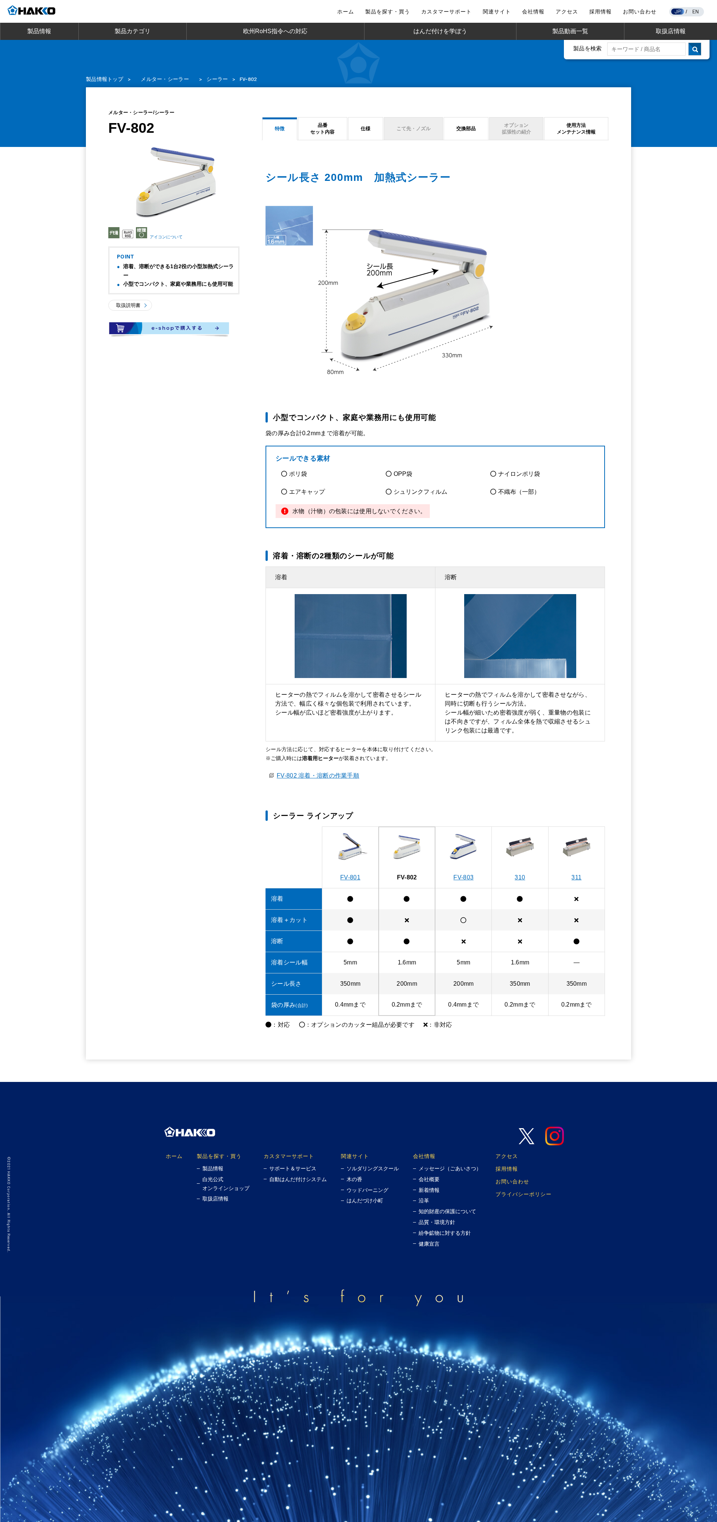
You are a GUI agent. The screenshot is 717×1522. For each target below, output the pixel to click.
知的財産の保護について (447, 1211)
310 (520, 877)
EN (695, 11)
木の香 (354, 1179)
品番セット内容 (322, 128)
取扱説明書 (128, 305)
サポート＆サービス (292, 1168)
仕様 (365, 128)
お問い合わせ (640, 12)
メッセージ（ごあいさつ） (450, 1168)
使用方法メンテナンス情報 (576, 128)
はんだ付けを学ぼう (440, 31)
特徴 (280, 128)
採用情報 (600, 12)
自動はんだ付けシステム (298, 1179)
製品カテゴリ (132, 31)
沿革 (424, 1201)
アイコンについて (166, 236)
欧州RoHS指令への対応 (275, 31)
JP (677, 11)
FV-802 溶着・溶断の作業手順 (318, 775)
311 (576, 877)
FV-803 (463, 877)
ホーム (345, 12)
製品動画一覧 (570, 31)
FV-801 (350, 877)
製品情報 (39, 31)
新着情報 (429, 1190)
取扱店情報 (671, 31)
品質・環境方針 (437, 1222)
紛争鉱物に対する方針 (445, 1233)
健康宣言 (429, 1244)
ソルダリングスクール (373, 1168)
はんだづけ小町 (365, 1201)
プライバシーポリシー (524, 1194)
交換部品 (466, 128)
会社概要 (429, 1179)
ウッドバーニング (367, 1190)
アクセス (567, 12)
